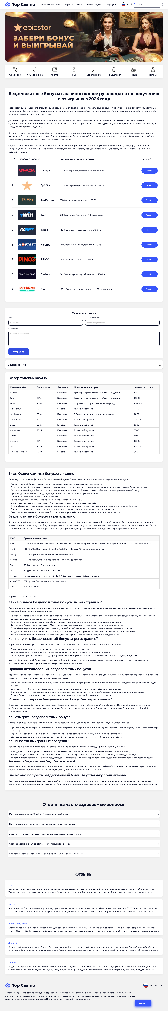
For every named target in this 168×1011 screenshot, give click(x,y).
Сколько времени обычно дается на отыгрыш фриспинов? (39, 843)
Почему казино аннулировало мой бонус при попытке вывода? (42, 824)
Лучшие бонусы (93, 4)
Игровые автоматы (73, 4)
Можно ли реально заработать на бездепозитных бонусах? (40, 814)
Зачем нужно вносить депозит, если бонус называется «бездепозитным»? (47, 833)
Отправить (18, 351)
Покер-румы (110, 4)
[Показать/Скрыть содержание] (159, 365)
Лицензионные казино (50, 4)
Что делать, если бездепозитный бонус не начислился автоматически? (46, 853)
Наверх (141, 1003)
